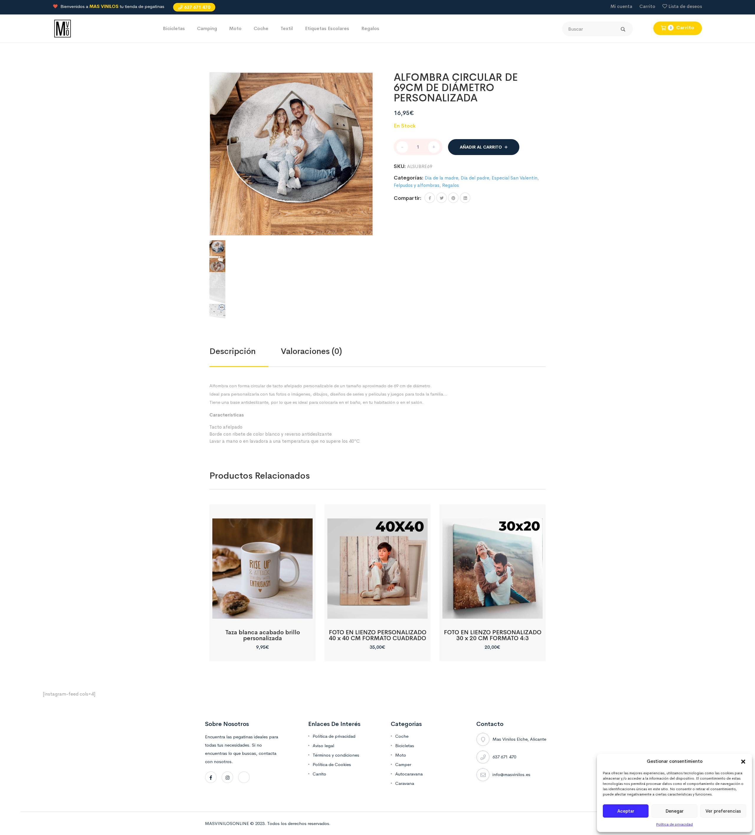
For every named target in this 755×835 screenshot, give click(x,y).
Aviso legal (323, 745)
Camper (403, 764)
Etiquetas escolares (327, 28)
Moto (235, 28)
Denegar (675, 811)
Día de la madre (441, 178)
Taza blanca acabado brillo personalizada (262, 635)
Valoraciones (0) (311, 351)
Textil (286, 28)
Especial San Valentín (514, 178)
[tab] (245, 351)
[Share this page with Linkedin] (465, 197)
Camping (207, 28)
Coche (261, 28)
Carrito (647, 6)
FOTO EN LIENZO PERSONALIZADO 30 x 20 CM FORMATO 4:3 (492, 635)
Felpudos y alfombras (416, 185)
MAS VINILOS (104, 6)
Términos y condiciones (336, 755)
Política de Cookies (332, 764)
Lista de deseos (685, 6)
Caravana (404, 783)
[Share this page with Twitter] (441, 197)
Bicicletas (174, 28)
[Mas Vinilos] (62, 28)
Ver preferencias (723, 811)
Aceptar (625, 811)
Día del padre (475, 178)
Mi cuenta (621, 6)
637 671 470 (197, 7)
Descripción (232, 351)
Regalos (370, 28)
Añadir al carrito (481, 147)
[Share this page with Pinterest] (453, 197)
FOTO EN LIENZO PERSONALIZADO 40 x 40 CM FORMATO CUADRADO (377, 635)
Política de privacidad (674, 824)
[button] (743, 761)
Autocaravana (409, 774)
